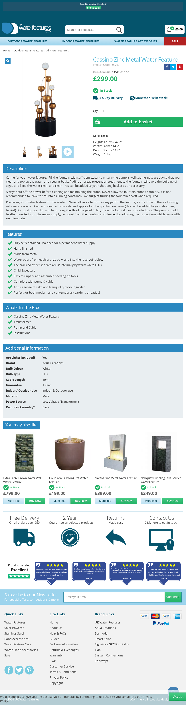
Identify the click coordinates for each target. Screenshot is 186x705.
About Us (56, 628)
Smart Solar (103, 639)
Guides (54, 639)
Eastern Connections (109, 655)
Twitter (19, 670)
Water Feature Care (17, 644)
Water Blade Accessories (21, 650)
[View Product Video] (68, 151)
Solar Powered (14, 628)
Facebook (8, 670)
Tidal (98, 650)
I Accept (177, 696)
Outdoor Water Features (27, 41)
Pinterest (29, 670)
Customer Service (62, 666)
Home (6, 50)
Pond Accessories (16, 639)
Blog (53, 661)
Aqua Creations (105, 628)
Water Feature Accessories (135, 41)
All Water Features (57, 50)
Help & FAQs (58, 633)
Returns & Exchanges (64, 650)
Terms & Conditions (63, 672)
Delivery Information (64, 644)
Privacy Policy (59, 677)
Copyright (56, 683)
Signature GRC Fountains (112, 644)
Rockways (101, 661)
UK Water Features (108, 622)
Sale (175, 41)
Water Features (14, 622)
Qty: (95, 111)
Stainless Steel (14, 633)
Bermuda (101, 633)
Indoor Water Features (81, 41)
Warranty (56, 655)
